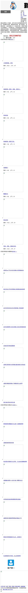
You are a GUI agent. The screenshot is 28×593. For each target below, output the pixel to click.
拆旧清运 (5, 17)
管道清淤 (5, 115)
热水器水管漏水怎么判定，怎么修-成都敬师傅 (15, 461)
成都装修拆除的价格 (8, 442)
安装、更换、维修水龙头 (9, 246)
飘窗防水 (5, 193)
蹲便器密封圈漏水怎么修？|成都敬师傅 (13, 423)
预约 (10, 586)
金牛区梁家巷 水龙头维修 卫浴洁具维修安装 (14, 327)
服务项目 (15, 11)
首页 (5, 11)
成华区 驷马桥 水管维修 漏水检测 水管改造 (14, 364)
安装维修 (15, 14)
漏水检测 (5, 14)
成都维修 (23, 586)
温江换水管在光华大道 (9, 402)
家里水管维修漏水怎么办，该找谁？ (12, 537)
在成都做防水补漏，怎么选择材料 (12, 555)
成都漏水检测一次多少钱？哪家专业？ (13, 480)
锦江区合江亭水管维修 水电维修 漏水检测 (14, 289)
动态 (7, 586)
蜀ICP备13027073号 (8, 589)
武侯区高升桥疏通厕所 (9, 345)
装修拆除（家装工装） (9, 141)
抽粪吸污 (5, 167)
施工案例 (15, 20)
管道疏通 (15, 17)
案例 (13, 586)
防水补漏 (5, 20)
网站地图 (17, 586)
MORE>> (12, 39)
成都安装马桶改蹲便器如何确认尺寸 (12, 518)
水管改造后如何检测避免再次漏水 (12, 499)
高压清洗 (5, 220)
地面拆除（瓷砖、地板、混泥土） (12, 89)
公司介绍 (3, 586)
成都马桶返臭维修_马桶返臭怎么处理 (12, 383)
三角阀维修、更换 (8, 63)
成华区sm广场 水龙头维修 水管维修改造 (13, 270)
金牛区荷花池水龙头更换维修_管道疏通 (13, 308)
